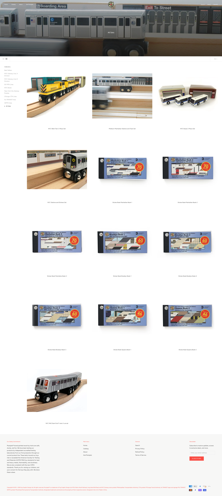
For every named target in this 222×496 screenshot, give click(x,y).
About (20, 4)
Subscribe (196, 458)
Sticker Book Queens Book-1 (122, 350)
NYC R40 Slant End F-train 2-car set (57, 423)
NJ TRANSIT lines (10, 99)
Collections (7, 67)
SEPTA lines (8, 103)
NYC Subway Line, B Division (11, 80)
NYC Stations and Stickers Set (57, 202)
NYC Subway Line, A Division (11, 75)
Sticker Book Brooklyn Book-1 (122, 276)
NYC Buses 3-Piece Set (187, 129)
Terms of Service (140, 455)
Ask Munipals (29, 4)
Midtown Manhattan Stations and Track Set (122, 129)
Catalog (13, 4)
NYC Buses (8, 88)
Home (6, 4)
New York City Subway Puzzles (11, 92)
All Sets (8, 106)
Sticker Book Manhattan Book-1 (122, 202)
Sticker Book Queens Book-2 (188, 350)
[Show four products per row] (6, 59)
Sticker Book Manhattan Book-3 (57, 276)
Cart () (215, 4)
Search (209, 4)
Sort (215, 59)
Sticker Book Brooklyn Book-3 (57, 350)
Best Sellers (8, 70)
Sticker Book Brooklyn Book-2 (187, 276)
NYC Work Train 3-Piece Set (57, 129)
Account (203, 4)
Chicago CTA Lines (10, 96)
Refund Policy (139, 452)
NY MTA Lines (8, 84)
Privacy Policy (139, 448)
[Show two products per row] (3, 59)
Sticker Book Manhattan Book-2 (187, 202)
